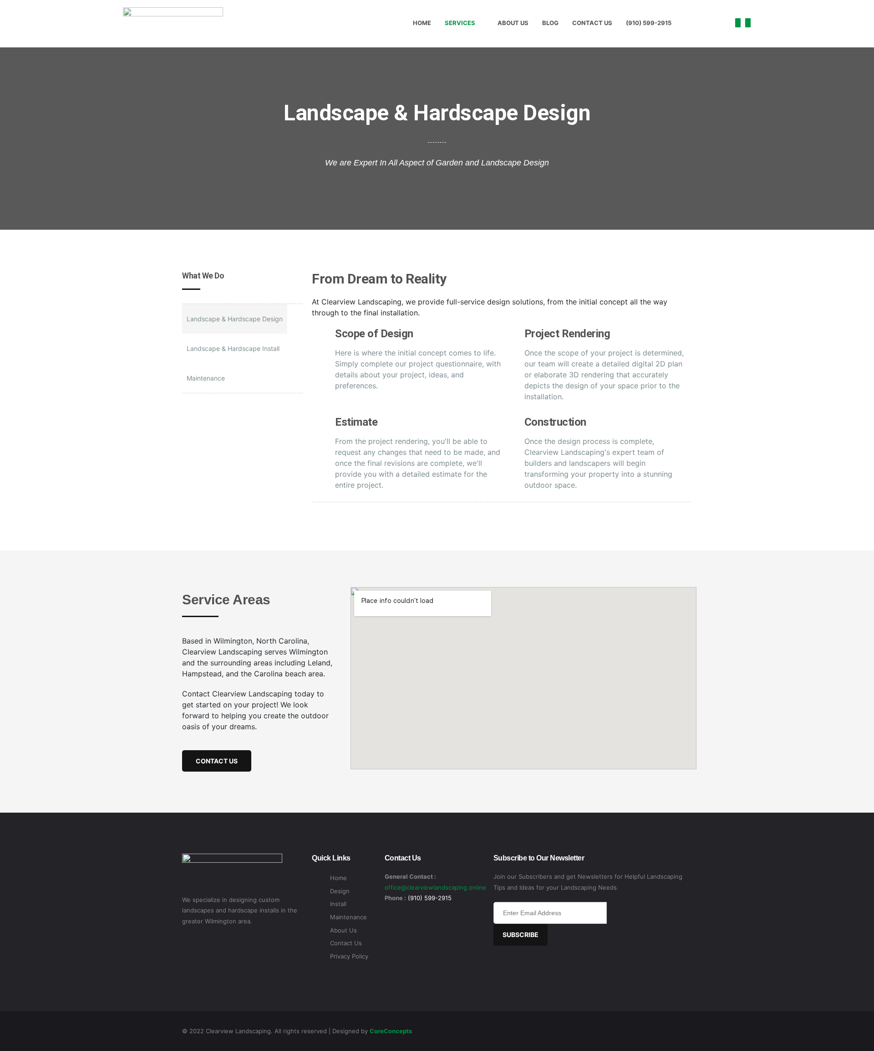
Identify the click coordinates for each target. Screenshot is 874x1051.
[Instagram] (748, 22)
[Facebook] (738, 22)
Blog (550, 22)
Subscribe (521, 934)
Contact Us (592, 22)
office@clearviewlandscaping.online (435, 887)
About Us (513, 22)
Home (422, 22)
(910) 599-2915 (648, 22)
